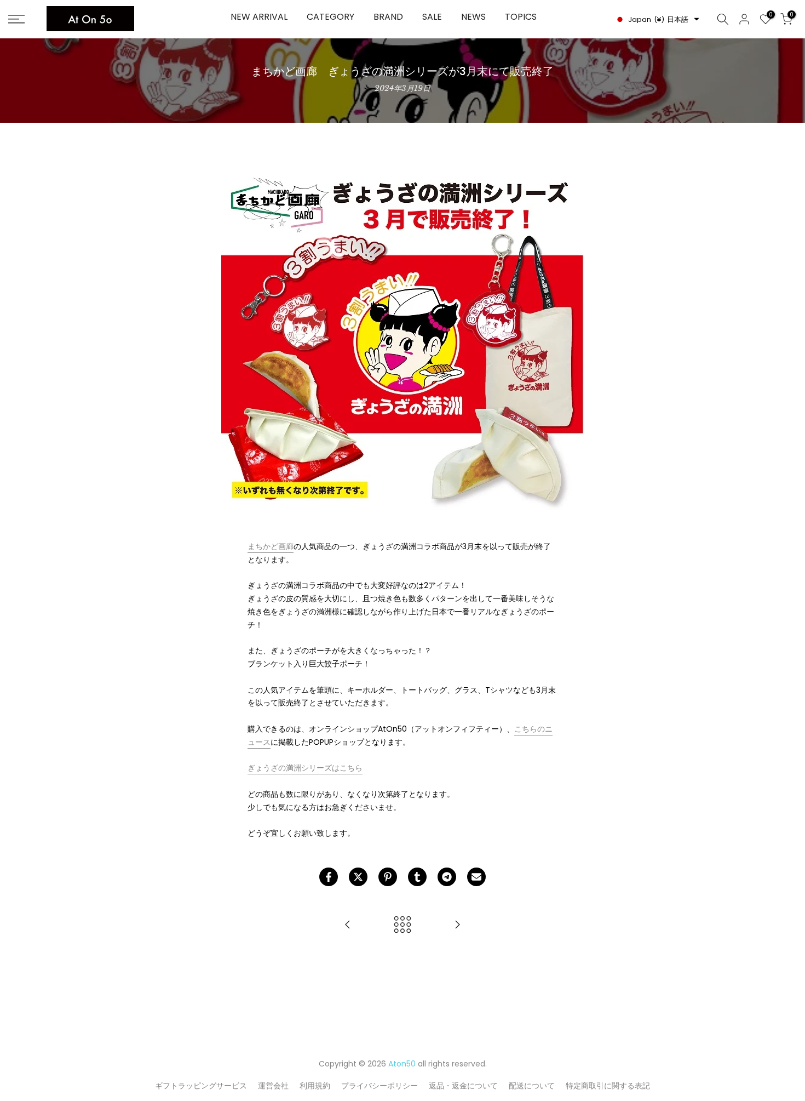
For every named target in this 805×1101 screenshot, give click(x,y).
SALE (432, 16)
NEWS (473, 16)
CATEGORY (330, 16)
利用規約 (315, 1085)
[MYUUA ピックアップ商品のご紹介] (457, 925)
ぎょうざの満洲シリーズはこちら (305, 767)
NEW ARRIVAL (259, 16)
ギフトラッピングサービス (201, 1085)
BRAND (388, 16)
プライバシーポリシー (379, 1085)
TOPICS (521, 16)
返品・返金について (463, 1085)
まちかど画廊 (271, 546)
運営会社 (273, 1085)
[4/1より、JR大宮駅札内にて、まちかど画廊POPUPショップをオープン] (347, 925)
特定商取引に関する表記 (608, 1085)
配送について (532, 1085)
